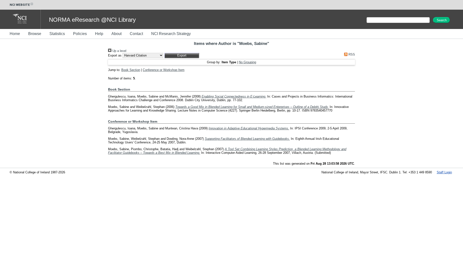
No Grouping (247, 62)
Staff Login (444, 172)
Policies (80, 34)
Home (15, 34)
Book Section (130, 70)
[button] (181, 55)
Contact (136, 34)
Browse (34, 34)
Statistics (57, 34)
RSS (351, 54)
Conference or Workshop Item (163, 70)
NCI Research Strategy (171, 34)
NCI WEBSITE (20, 5)
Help (99, 34)
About (116, 34)
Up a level (118, 51)
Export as (115, 55)
